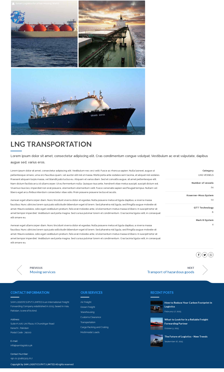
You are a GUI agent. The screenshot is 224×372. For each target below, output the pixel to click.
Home (131, 15)
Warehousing (87, 312)
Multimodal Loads (89, 332)
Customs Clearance (90, 317)
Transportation (87, 322)
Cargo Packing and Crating (94, 327)
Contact (207, 15)
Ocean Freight (87, 307)
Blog (192, 15)
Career (179, 15)
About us (146, 15)
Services (163, 15)
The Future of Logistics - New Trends (186, 336)
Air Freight (85, 302)
